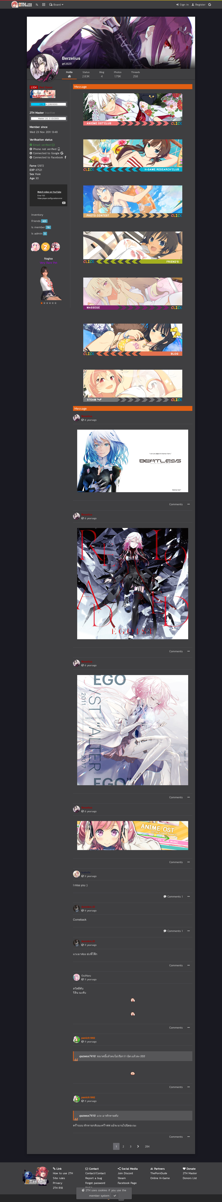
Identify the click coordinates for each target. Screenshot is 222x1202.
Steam (122, 1178)
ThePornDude (158, 1173)
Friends (38, 221)
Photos (117, 74)
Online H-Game (160, 1178)
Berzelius (71, 58)
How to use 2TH (63, 1173)
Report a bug (93, 1178)
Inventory (37, 215)
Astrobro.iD (88, 906)
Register (200, 4)
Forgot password (95, 1183)
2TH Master (190, 1173)
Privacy (57, 1183)
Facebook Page (127, 1183)
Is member (40, 227)
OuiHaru (86, 975)
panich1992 (88, 1037)
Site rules (59, 1178)
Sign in (184, 4)
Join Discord (125, 1173)
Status (86, 74)
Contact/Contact (95, 1173)
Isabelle (86, 872)
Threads (135, 74)
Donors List (190, 1178)
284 (147, 1146)
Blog (101, 74)
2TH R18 (58, 1188)
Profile (69, 72)
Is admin (38, 233)
